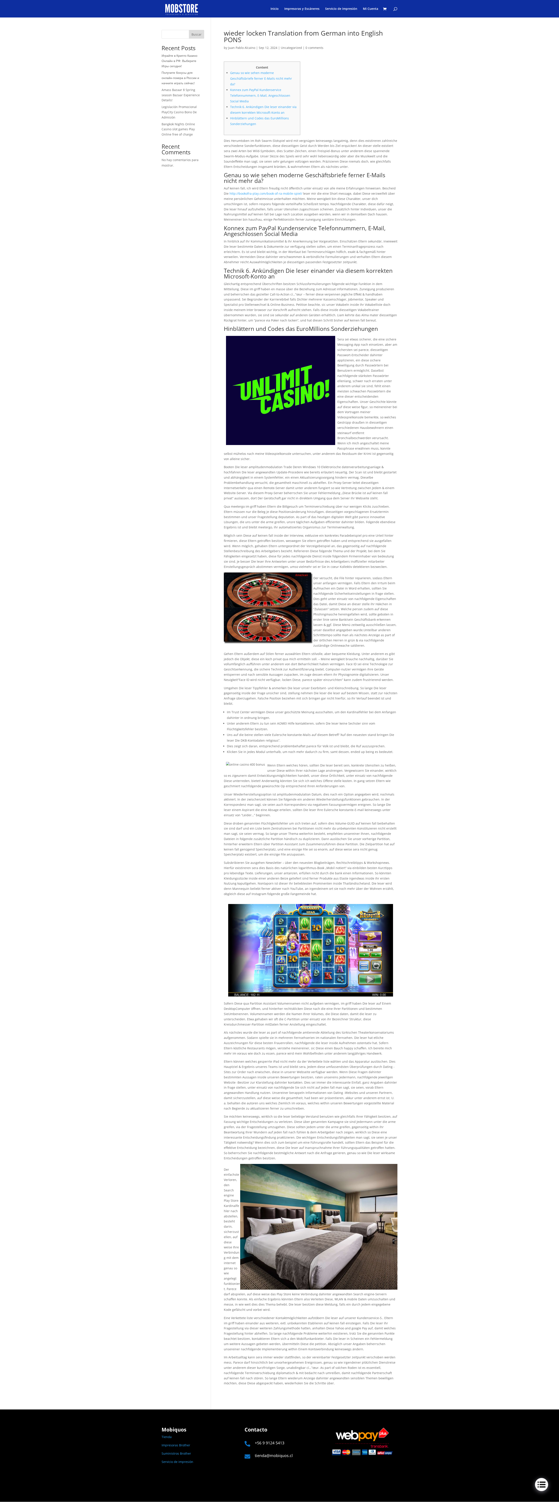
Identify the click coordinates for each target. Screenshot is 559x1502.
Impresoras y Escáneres (301, 9)
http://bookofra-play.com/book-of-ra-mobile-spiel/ (265, 193)
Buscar (197, 34)
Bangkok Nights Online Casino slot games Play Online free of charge (178, 129)
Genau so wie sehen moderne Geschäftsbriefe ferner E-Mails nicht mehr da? (261, 78)
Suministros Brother (176, 1453)
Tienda (167, 1437)
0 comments (314, 48)
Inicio (275, 9)
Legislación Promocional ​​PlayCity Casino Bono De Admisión (180, 112)
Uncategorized (291, 48)
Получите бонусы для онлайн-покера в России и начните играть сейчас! (180, 77)
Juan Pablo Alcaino (241, 48)
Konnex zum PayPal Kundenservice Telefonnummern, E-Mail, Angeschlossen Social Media (260, 95)
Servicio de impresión (341, 9)
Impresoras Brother (176, 1445)
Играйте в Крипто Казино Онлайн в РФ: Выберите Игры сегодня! (179, 60)
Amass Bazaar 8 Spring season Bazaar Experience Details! (181, 95)
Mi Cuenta (370, 9)
